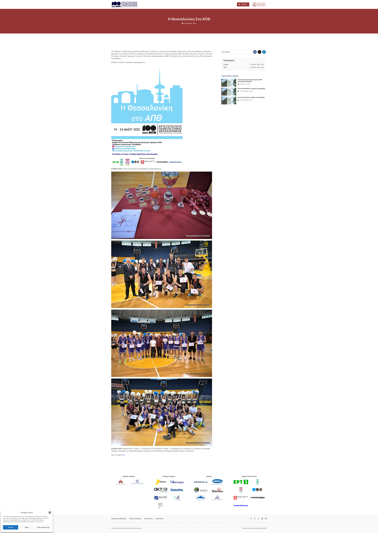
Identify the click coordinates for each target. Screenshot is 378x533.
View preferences (43, 527)
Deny (27, 527)
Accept (10, 527)
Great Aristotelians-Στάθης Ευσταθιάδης (251, 97)
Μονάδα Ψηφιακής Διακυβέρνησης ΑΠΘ (255, 528)
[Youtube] (266, 518)
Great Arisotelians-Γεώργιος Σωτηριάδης (251, 88)
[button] (50, 512)
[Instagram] (255, 518)
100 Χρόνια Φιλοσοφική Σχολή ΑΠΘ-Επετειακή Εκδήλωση (250, 80)
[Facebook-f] (251, 518)
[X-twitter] (258, 518)
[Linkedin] (262, 518)
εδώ (143, 62)
